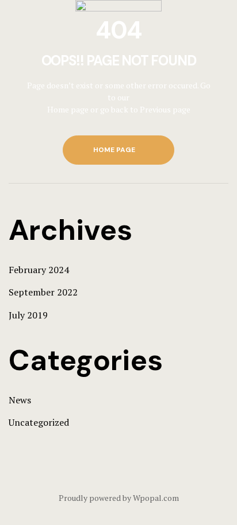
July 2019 (28, 315)
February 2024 (39, 269)
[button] (118, 150)
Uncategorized (39, 422)
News (20, 400)
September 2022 (43, 292)
